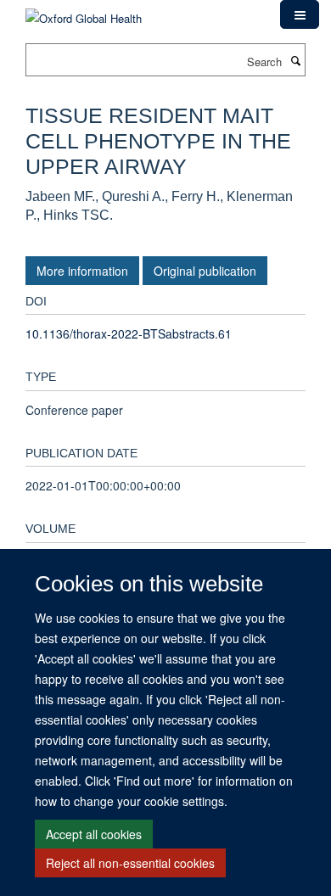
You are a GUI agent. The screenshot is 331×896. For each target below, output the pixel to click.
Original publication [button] (205, 270)
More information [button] (82, 270)
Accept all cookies (94, 834)
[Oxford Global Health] (83, 12)
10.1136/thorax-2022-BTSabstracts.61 (128, 333)
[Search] (295, 60)
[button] (299, 14)
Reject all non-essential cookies (130, 862)
